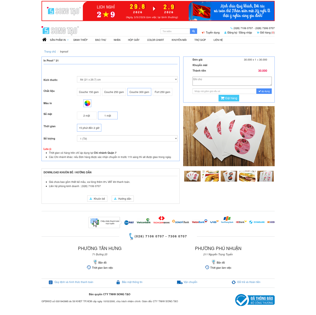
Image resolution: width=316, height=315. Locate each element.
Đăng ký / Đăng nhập (239, 32)
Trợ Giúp (200, 40)
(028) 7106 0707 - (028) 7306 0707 (254, 28)
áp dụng (265, 91)
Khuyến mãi (179, 40)
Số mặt (48, 114)
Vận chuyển (190, 282)
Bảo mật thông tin (132, 282)
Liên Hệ (218, 40)
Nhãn (117, 40)
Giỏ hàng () (267, 32)
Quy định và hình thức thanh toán (73, 282)
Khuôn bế (99, 198)
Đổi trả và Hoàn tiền (248, 282)
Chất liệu (49, 91)
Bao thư (100, 40)
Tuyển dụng (212, 32)
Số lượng (49, 138)
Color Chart (155, 40)
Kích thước (51, 80)
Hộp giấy (134, 40)
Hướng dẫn (124, 198)
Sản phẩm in (58, 40)
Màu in (48, 103)
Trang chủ (50, 51)
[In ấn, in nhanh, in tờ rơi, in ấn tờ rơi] (45, 39)
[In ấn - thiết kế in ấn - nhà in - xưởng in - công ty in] (60, 30)
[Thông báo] (158, 10)
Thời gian (50, 126)
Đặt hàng (231, 98)
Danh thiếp (80, 40)
